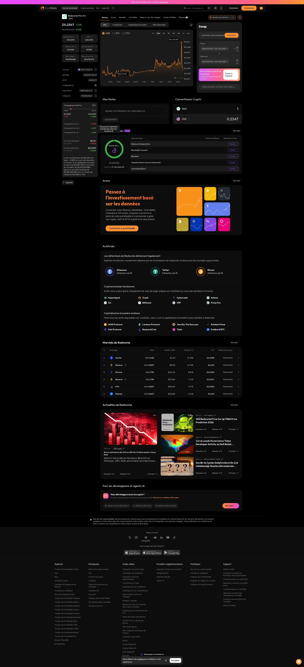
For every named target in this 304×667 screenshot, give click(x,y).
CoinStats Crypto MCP (131, 637)
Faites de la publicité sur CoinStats (98, 585)
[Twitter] (95, 85)
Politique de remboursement (201, 584)
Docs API (92, 594)
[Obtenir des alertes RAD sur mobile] (240, 17)
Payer (203, 44)
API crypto (229, 506)
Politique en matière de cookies (202, 581)
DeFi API (126, 656)
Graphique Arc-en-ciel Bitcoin (134, 587)
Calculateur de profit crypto (133, 569)
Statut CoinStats (229, 605)
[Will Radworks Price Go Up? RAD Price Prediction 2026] (177, 422)
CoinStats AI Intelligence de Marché (65, 585)
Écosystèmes (60, 644)
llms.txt (125, 641)
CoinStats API (94, 591)
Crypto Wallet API (129, 644)
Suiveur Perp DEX (62, 640)
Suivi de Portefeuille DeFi (64, 594)
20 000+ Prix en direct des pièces (133, 622)
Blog (56, 577)
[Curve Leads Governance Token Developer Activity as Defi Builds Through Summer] (177, 444)
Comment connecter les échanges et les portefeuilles (234, 574)
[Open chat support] (299, 662)
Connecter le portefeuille (122, 228)
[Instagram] (136, 539)
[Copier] (92, 70)
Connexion (233, 8)
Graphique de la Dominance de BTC (135, 612)
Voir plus (236, 131)
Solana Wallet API (129, 648)
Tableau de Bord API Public (99, 598)
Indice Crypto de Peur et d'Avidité (132, 595)
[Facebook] (174, 539)
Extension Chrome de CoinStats (169, 569)
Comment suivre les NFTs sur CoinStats (234, 600)
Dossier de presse (96, 577)
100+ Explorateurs (130, 627)
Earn (56, 573)
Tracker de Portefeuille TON (66, 625)
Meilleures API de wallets (167, 506)
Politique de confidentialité (200, 577)
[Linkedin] (161, 539)
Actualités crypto (61, 581)
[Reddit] (155, 539)
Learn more (163, 2)
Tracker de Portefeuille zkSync (67, 602)
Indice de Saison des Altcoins (134, 617)
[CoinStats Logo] (49, 8)
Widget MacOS (163, 573)
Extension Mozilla (163, 577)
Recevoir (204, 56)
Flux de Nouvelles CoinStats (100, 602)
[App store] (132, 552)
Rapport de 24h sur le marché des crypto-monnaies (134, 605)
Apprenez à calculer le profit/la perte (235, 584)
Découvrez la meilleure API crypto (166, 498)
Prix (90, 573)
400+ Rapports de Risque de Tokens (134, 632)
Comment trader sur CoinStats (235, 589)
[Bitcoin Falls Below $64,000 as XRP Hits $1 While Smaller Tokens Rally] (130, 429)
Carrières (92, 581)
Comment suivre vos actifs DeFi (235, 579)
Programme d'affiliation (64, 591)
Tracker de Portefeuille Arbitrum (67, 606)
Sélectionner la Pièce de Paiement (219, 86)
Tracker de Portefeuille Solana (67, 610)
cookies (140, 659)
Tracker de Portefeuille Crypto (67, 569)
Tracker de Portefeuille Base (66, 621)
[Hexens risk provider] (114, 167)
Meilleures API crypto (143, 506)
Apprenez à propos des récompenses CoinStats (232, 594)
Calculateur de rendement (133, 573)
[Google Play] (171, 552)
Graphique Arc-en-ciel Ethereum (135, 591)
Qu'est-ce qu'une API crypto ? (118, 506)
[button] (92, 70)
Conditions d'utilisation (199, 573)
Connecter (231, 35)
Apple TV (160, 581)
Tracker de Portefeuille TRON (66, 629)
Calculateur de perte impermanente (131, 578)
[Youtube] (167, 539)
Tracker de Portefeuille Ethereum (68, 617)
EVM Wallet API (128, 652)
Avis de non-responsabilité (200, 569)
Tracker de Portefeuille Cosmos (67, 613)
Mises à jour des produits (98, 569)
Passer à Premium (228, 75)
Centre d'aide (228, 569)
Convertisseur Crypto (131, 583)
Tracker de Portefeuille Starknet (67, 598)
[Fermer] (300, 2)
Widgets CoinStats (130, 601)
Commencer (249, 8)
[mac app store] (152, 552)
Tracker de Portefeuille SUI (65, 636)
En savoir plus (114, 163)
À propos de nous (96, 606)
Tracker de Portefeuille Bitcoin (67, 632)
